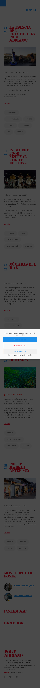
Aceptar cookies (20, 340)
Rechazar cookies (20, 346)
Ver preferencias (20, 352)
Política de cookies (12, 355)
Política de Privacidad (25, 355)
